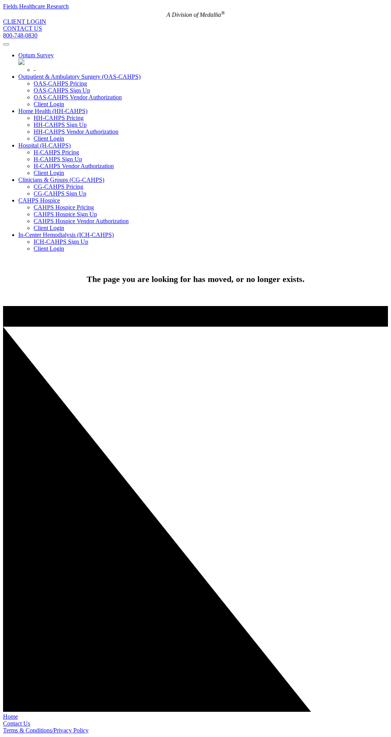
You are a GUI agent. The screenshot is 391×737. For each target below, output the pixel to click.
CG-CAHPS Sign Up (60, 193)
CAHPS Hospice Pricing (64, 207)
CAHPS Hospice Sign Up (65, 214)
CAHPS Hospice (39, 200)
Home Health (52, 111)
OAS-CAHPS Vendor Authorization (78, 97)
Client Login (49, 104)
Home (10, 716)
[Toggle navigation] (6, 44)
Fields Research (36, 6)
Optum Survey (36, 55)
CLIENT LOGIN (24, 21)
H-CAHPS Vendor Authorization (74, 166)
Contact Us (16, 723)
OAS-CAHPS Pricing (60, 83)
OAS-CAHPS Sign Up (62, 90)
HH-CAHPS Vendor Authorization (76, 131)
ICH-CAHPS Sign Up (61, 241)
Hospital (44, 145)
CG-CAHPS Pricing (58, 186)
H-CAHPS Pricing (56, 152)
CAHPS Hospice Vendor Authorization (81, 221)
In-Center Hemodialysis (66, 235)
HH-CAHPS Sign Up (60, 124)
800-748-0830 (20, 35)
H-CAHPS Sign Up (58, 159)
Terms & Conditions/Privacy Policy (46, 730)
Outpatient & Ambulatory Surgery (79, 76)
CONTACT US (22, 28)
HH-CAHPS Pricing (59, 118)
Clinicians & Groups (61, 180)
